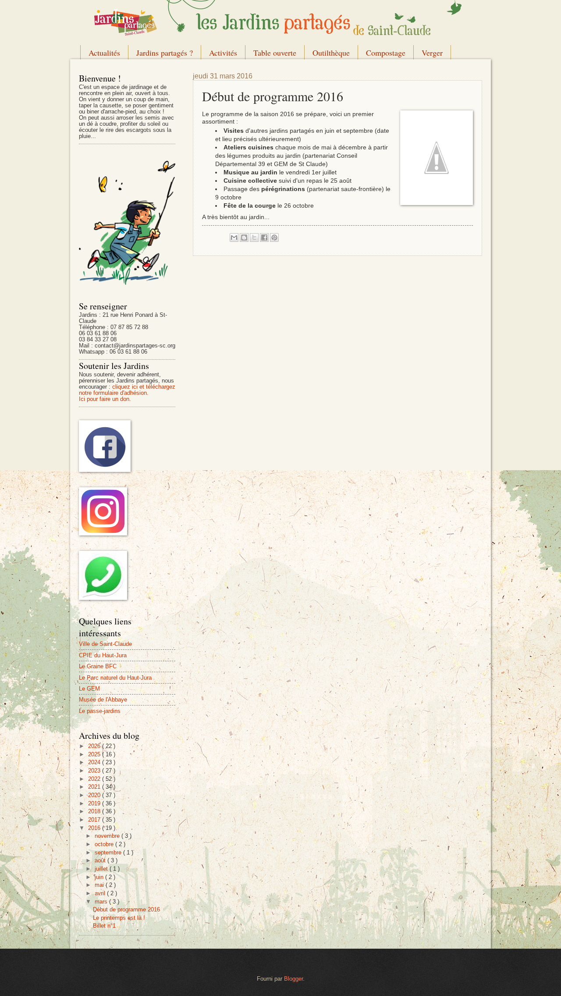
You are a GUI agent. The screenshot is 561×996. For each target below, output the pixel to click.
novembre (108, 836)
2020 (95, 795)
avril (101, 893)
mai (100, 885)
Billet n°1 (104, 925)
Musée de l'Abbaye (103, 699)
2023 (95, 770)
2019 (95, 803)
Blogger (293, 978)
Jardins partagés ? (164, 52)
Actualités (104, 52)
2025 (95, 754)
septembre (109, 852)
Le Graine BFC (98, 666)
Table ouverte (274, 52)
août (101, 860)
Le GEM (89, 688)
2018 (95, 811)
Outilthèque (331, 52)
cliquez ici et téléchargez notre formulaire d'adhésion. (127, 389)
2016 (95, 828)
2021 (95, 786)
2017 (95, 819)
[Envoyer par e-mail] (234, 237)
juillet (102, 868)
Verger (432, 52)
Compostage (385, 52)
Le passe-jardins (100, 711)
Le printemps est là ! (119, 917)
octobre (105, 844)
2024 (95, 762)
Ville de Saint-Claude (105, 644)
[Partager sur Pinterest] (274, 237)
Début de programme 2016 (126, 909)
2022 (95, 779)
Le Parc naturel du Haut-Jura (115, 677)
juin (100, 877)
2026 (95, 746)
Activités (223, 52)
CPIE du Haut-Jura (103, 655)
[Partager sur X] (254, 237)
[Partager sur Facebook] (264, 237)
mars (102, 901)
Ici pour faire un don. (105, 399)
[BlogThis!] (244, 237)
